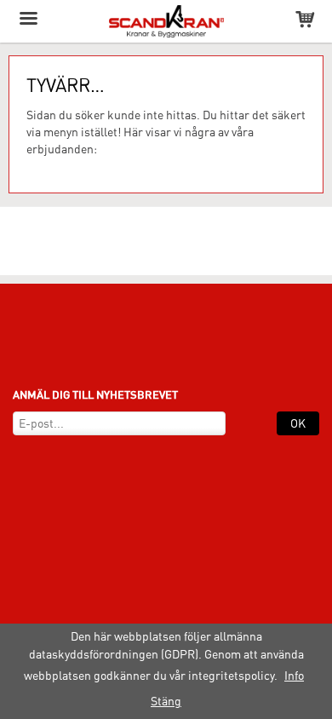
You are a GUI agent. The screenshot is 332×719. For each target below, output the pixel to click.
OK (298, 423)
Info (294, 675)
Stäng (166, 701)
